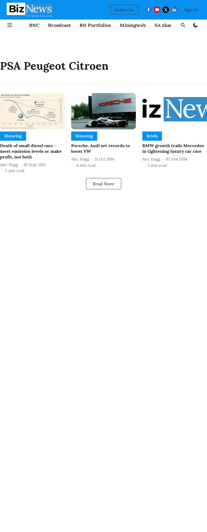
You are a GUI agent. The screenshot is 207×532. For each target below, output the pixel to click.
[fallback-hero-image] (32, 111)
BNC (34, 25)
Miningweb (133, 25)
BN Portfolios (95, 25)
